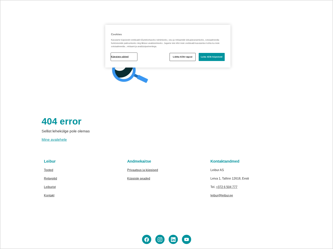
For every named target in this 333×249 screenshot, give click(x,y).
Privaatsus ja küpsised (142, 170)
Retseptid (50, 178)
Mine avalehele (54, 140)
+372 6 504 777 (226, 187)
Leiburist (50, 187)
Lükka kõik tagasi (183, 57)
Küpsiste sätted (120, 56)
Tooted (48, 170)
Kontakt (49, 195)
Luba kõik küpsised (212, 57)
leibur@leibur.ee (221, 195)
